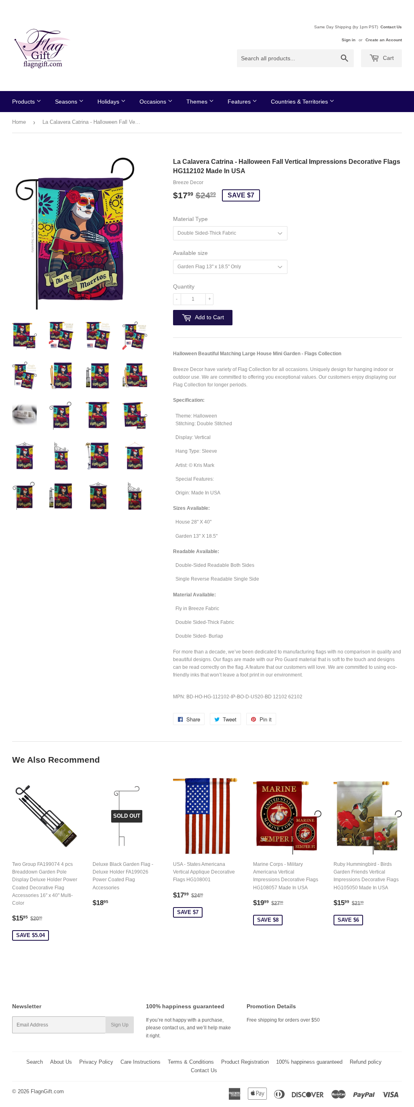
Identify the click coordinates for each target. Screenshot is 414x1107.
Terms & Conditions (191, 1062)
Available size (190, 253)
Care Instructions (140, 1062)
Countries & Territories (300, 101)
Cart (387, 58)
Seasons (67, 101)
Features (240, 101)
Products (24, 101)
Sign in (348, 40)
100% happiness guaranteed (309, 1062)
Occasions (153, 101)
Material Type (190, 219)
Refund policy (366, 1062)
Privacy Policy (96, 1062)
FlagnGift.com (47, 1091)
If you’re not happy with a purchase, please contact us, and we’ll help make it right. (188, 1027)
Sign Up (120, 1025)
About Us (61, 1062)
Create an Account (383, 40)
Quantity (183, 286)
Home (19, 122)
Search (34, 1062)
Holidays (109, 101)
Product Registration (245, 1062)
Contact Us (391, 27)
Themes (197, 101)
